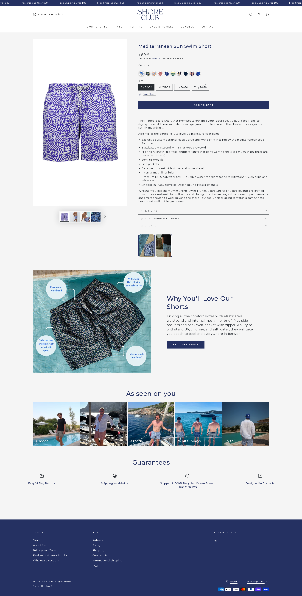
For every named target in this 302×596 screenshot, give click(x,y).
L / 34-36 (182, 87)
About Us (39, 545)
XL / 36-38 (200, 87)
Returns (97, 540)
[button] (251, 14)
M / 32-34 (164, 87)
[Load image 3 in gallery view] (85, 217)
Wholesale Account (46, 560)
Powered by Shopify (43, 586)
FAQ (95, 565)
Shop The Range (185, 344)
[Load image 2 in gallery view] (75, 217)
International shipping (107, 560)
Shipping (156, 58)
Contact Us (99, 555)
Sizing (96, 545)
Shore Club (47, 581)
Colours (143, 65)
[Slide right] (104, 216)
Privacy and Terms (45, 550)
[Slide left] (55, 216)
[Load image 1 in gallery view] (64, 217)
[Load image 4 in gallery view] (96, 217)
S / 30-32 (146, 87)
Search (37, 540)
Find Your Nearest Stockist (51, 555)
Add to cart (204, 105)
